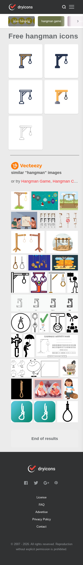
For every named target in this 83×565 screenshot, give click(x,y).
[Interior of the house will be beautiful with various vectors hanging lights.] (39, 262)
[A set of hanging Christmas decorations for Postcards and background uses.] (44, 200)
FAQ (41, 504)
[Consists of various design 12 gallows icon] (47, 220)
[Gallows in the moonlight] (62, 242)
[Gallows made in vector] (20, 200)
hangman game (35, 181)
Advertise (41, 512)
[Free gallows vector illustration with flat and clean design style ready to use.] (65, 262)
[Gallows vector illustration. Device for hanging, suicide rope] (69, 200)
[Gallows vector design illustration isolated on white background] (27, 242)
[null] (24, 220)
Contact (41, 526)
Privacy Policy (41, 519)
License (41, 497)
